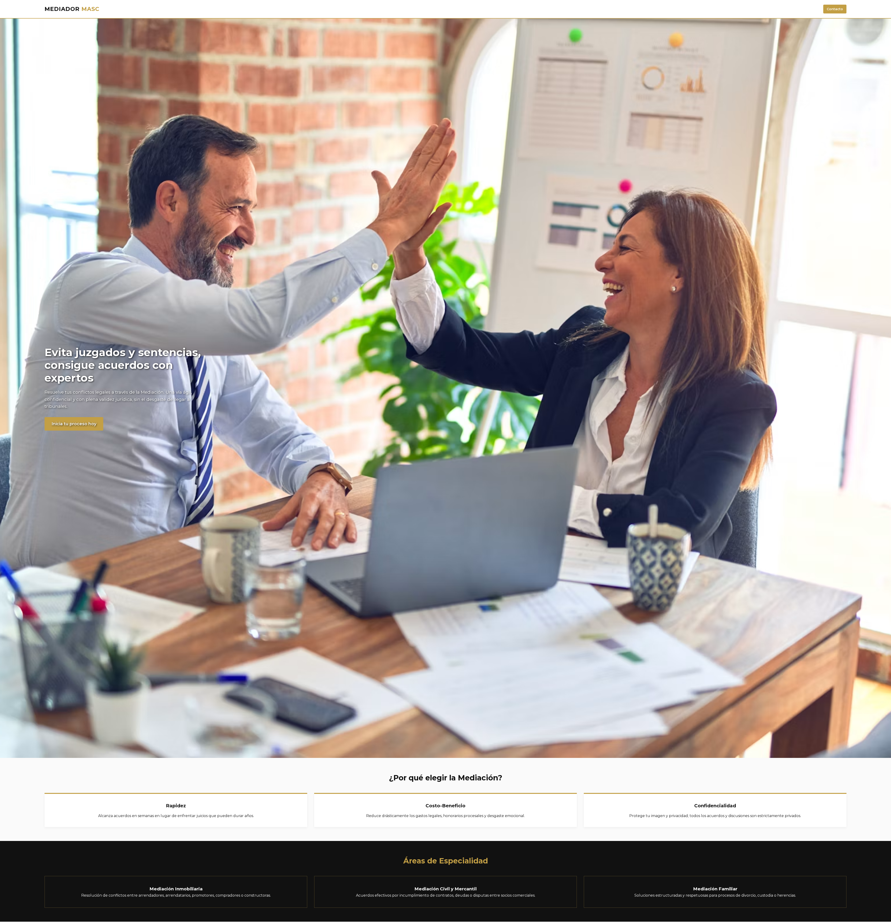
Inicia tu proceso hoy (74, 423)
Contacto (835, 9)
